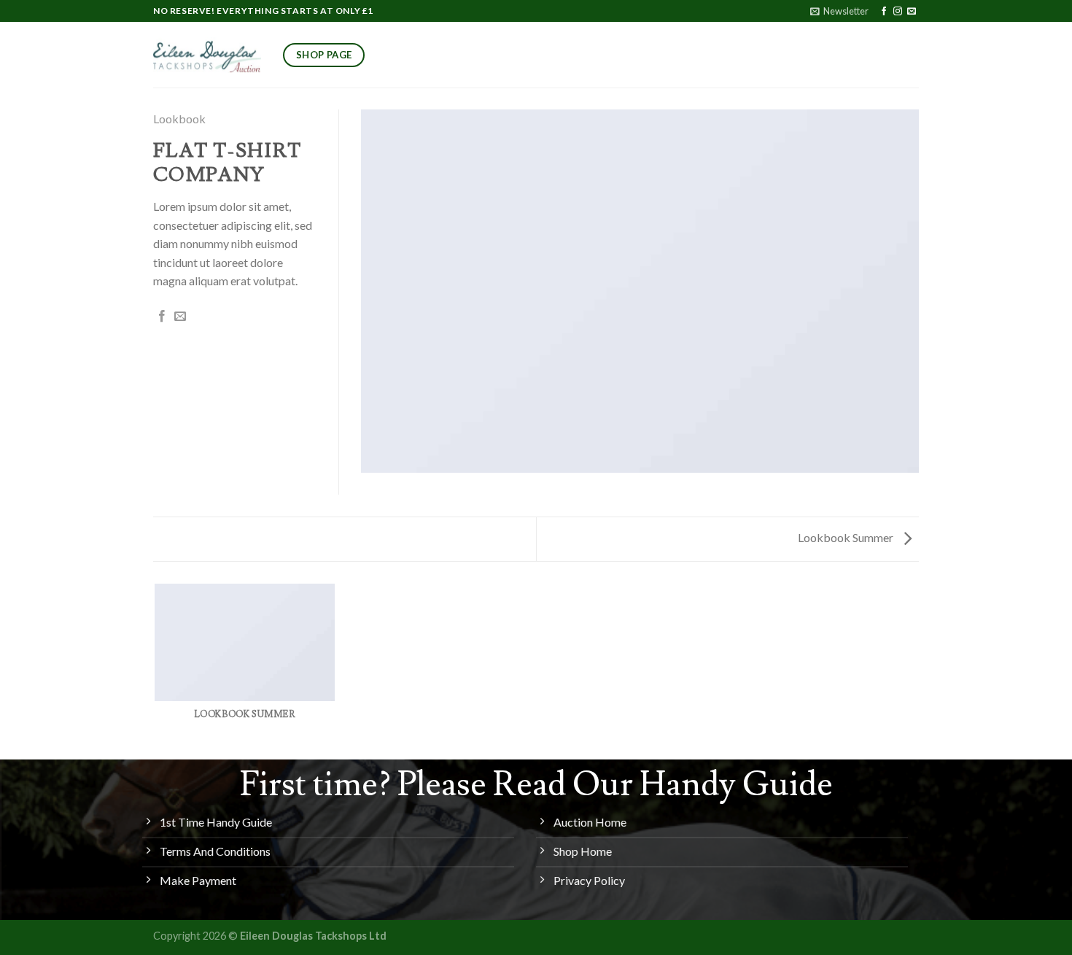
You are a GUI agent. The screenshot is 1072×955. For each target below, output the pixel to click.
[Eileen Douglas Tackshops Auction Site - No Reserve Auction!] (207, 55)
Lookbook (179, 118)
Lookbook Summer (847, 537)
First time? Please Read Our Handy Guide (536, 785)
